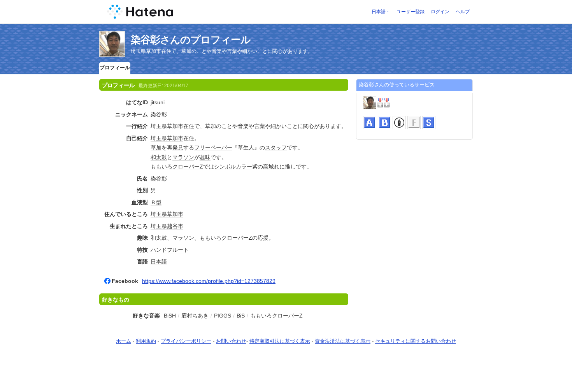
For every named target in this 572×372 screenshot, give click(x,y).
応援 (263, 238)
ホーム (123, 341)
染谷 (156, 178)
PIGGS (222, 315)
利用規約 (146, 341)
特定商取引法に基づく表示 (279, 341)
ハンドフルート (170, 250)
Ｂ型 (156, 202)
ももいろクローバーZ (177, 166)
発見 (177, 147)
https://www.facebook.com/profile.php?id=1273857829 (208, 281)
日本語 (379, 11)
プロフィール (115, 67)
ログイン (440, 11)
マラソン (183, 157)
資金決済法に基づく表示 (342, 341)
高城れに (274, 166)
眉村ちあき (195, 315)
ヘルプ (463, 11)
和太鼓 (159, 157)
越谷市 (175, 226)
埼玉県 (159, 138)
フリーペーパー (213, 147)
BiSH (170, 315)
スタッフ (276, 147)
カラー (244, 166)
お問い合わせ (231, 341)
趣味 (205, 157)
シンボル (225, 166)
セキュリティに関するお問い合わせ (415, 341)
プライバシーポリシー (186, 341)
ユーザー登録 (411, 11)
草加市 (175, 138)
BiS (241, 315)
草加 (156, 147)
